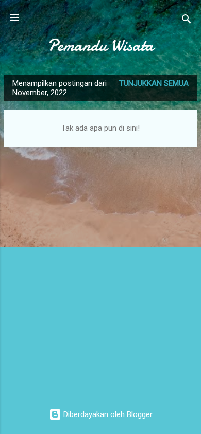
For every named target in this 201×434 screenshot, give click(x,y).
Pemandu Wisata (100, 45)
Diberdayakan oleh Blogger (107, 414)
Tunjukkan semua (154, 83)
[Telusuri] (186, 21)
